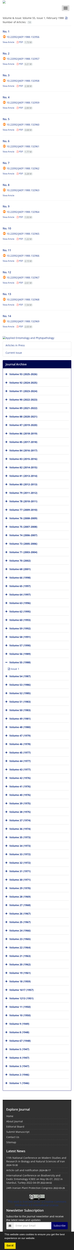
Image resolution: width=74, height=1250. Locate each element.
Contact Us (12, 1137)
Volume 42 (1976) (20, 777)
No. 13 (7, 294)
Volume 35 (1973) (20, 837)
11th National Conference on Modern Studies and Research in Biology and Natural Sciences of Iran (36, 1159)
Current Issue (14, 352)
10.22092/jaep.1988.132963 (23, 190)
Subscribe (60, 1225)
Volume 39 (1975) (20, 803)
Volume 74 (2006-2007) (23, 535)
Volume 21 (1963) (20, 955)
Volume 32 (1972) (20, 862)
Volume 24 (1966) (20, 930)
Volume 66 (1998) (20, 577)
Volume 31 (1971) (20, 871)
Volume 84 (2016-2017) (23, 450)
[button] (36, 1238)
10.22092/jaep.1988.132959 (23, 102)
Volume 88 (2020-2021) (23, 416)
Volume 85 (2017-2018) (23, 441)
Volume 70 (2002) (20, 560)
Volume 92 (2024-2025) (23, 382)
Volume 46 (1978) (20, 744)
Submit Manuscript (17, 1131)
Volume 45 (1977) (20, 752)
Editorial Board (15, 1126)
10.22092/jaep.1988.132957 (23, 58)
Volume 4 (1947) (19, 1057)
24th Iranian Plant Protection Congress (29, 1188)
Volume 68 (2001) (20, 569)
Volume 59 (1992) (20, 628)
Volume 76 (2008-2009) (23, 518)
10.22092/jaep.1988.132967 (23, 277)
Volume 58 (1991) (20, 636)
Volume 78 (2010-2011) (23, 501)
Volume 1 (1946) (19, 1083)
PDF (25, 42)
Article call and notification (22, 1170)
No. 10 (7, 228)
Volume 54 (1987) (20, 676)
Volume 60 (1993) (20, 619)
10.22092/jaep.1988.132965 (23, 233)
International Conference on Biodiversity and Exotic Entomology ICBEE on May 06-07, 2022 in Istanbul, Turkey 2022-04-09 (34, 1179)
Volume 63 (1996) (20, 603)
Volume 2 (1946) (19, 1074)
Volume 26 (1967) (20, 913)
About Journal (14, 1121)
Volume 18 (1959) (20, 981)
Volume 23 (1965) (20, 939)
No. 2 (6, 53)
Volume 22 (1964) (20, 947)
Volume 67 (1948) (20, 1040)
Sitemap (11, 1142)
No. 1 (6, 31)
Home (9, 1116)
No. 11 (7, 250)
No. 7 (6, 163)
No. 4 (6, 97)
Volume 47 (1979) (20, 735)
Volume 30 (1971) (20, 879)
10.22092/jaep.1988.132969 (23, 321)
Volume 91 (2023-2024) (23, 391)
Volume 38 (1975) (20, 811)
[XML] (65, 18)
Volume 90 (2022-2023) (23, 399)
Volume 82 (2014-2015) (23, 467)
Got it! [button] (10, 1245)
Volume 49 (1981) (20, 718)
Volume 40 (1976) (20, 794)
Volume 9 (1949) (19, 1023)
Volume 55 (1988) (20, 662)
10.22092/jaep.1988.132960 (23, 124)
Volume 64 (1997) (20, 594)
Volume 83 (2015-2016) (23, 458)
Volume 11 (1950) (20, 1006)
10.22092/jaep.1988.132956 (23, 37)
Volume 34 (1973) (20, 845)
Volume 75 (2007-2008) (23, 526)
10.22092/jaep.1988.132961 (23, 146)
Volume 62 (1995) (20, 611)
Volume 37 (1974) (20, 820)
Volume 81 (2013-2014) (23, 475)
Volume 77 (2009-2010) (23, 509)
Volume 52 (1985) (20, 693)
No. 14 (7, 316)
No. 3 (6, 75)
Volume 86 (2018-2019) (23, 433)
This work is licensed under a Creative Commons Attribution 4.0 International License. (37, 1203)
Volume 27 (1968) (20, 905)
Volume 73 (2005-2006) (23, 543)
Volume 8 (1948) (19, 1032)
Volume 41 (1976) (20, 786)
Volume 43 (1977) (20, 769)
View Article (8, 42)
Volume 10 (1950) (20, 1015)
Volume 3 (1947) (19, 1066)
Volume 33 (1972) (20, 854)
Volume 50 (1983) (20, 710)
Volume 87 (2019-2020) (23, 425)
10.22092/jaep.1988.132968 (23, 299)
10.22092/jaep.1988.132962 (23, 168)
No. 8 (6, 185)
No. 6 (6, 141)
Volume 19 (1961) (20, 972)
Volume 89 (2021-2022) (23, 408)
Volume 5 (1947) (19, 1049)
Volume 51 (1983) (20, 701)
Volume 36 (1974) (20, 828)
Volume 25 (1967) (20, 922)
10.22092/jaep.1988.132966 (23, 255)
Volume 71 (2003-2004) (23, 552)
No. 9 (6, 206)
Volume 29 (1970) (20, 888)
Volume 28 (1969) (20, 896)
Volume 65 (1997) (20, 586)
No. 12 (7, 272)
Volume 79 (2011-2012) (23, 492)
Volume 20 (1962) (20, 964)
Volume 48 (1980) (20, 727)
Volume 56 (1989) (20, 653)
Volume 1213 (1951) (21, 998)
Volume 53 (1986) (20, 684)
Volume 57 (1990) (20, 645)
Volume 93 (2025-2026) (23, 374)
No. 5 (6, 119)
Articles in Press (15, 345)
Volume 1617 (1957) (21, 989)
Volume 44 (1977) (20, 761)
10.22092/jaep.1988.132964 (23, 212)
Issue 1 (14, 669)
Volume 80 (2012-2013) (23, 484)
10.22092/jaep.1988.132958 (23, 80)
